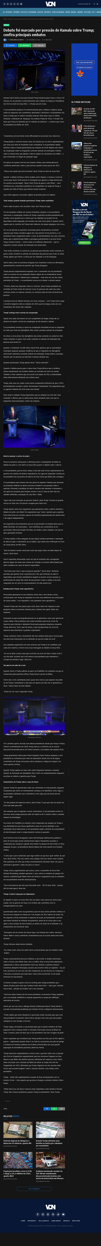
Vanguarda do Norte (16, 40)
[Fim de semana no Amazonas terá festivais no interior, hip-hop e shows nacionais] (76, 184)
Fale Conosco (43, 1221)
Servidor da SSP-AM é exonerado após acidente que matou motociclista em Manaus (90, 113)
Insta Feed (76, 1221)
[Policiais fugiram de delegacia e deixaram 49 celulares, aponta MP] (17, 1130)
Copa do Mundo (58, 12)
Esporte (47, 12)
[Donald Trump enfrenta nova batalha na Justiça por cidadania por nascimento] (50, 1130)
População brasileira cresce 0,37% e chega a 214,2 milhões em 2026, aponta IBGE (17, 1173)
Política (24, 12)
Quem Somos (56, 1221)
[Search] (97, 4)
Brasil (73, 12)
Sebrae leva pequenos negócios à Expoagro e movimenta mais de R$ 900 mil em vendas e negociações (90, 150)
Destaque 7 (7, 1101)
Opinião (16, 12)
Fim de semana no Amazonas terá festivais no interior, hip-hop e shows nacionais (90, 187)
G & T (94, 12)
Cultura (87, 12)
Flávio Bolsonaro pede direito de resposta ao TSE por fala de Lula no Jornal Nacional (90, 130)
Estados (9, 12)
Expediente (32, 1221)
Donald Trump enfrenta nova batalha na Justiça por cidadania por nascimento (49, 1143)
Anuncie (66, 1221)
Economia (32, 12)
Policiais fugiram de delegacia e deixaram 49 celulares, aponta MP (17, 1142)
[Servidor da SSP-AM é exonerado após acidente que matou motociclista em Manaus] (76, 111)
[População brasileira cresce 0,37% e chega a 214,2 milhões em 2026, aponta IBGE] (17, 1160)
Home (5, 19)
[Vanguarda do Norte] (50, 4)
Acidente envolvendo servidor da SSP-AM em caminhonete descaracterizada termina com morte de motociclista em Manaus (50, 1174)
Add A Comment (34, 1189)
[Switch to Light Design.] (94, 4)
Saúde (67, 12)
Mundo (80, 12)
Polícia (40, 12)
